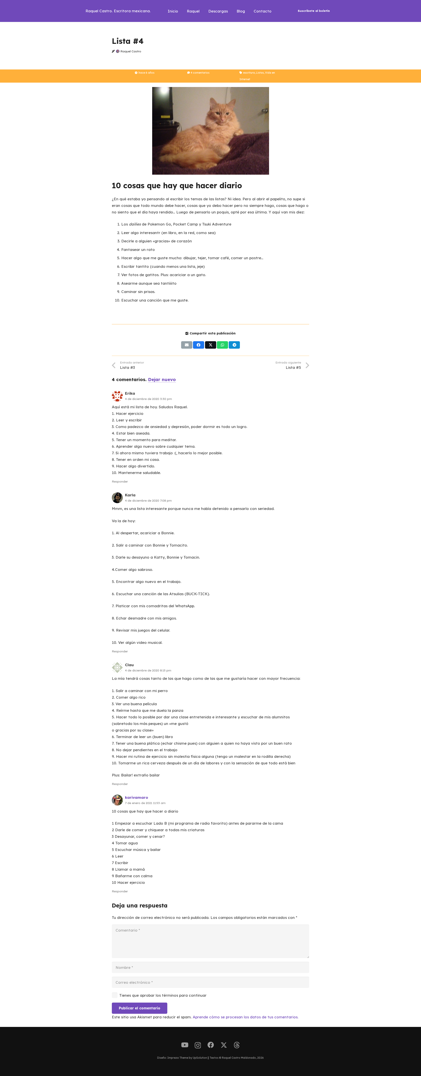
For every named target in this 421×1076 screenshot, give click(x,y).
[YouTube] (184, 1045)
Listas (260, 72)
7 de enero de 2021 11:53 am (145, 803)
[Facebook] (210, 1045)
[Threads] (237, 1045)
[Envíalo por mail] (186, 345)
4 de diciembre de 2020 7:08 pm (148, 500)
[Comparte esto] (198, 345)
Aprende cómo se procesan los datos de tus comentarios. (245, 1017)
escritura (249, 72)
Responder (120, 481)
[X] (224, 1045)
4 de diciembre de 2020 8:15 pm (148, 670)
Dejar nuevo (162, 379)
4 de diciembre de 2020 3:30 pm (148, 399)
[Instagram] (198, 1045)
